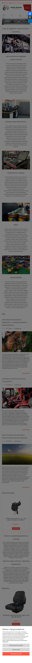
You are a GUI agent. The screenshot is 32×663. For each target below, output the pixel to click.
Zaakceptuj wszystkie (16, 653)
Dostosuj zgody (16, 649)
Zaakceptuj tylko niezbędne (16, 645)
